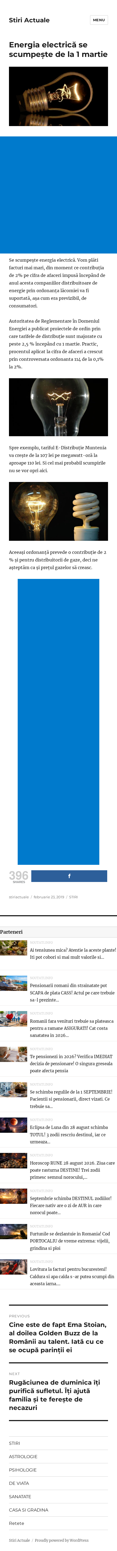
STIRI (73, 897)
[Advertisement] (58, 195)
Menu (99, 20)
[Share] (69, 876)
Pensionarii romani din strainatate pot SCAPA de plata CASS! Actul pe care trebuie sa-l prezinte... (72, 993)
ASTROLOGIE (23, 1456)
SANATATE (20, 1496)
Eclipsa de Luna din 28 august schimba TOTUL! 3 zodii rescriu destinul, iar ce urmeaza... (69, 1134)
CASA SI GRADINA (28, 1510)
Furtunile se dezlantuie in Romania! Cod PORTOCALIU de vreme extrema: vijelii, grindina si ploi (70, 1241)
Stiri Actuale (29, 20)
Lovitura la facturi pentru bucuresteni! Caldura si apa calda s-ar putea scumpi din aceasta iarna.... (72, 1276)
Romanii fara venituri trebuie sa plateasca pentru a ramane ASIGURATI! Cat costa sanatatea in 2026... (71, 1028)
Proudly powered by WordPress (62, 1540)
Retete (16, 1523)
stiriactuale (19, 897)
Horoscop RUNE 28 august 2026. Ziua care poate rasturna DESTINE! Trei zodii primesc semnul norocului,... (72, 1170)
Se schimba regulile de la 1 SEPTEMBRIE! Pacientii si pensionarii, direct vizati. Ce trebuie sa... (71, 1099)
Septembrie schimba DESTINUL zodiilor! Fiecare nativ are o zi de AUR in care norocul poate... (71, 1206)
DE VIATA (19, 1483)
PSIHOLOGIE (23, 1470)
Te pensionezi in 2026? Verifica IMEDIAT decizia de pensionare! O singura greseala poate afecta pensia (71, 1064)
